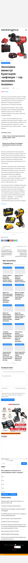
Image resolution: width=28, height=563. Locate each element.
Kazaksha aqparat (7, 267)
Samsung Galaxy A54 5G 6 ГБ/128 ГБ (10, 531)
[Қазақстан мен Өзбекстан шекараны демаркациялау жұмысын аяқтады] (20, 270)
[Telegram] (17, 240)
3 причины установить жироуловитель (11, 506)
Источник (3, 204)
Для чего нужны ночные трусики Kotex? (11, 518)
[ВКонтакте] (2, 240)
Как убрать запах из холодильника (10, 521)
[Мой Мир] (6, 240)
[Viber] (12, 240)
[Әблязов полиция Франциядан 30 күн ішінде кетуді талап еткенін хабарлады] (20, 287)
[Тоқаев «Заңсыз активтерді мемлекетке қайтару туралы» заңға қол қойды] (8, 270)
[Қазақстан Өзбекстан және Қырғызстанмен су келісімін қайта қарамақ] (20, 308)
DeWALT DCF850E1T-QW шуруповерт (10, 534)
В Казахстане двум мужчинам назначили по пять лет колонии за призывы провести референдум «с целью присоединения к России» (14, 526)
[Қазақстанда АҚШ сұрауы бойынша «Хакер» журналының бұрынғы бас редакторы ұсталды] (20, 347)
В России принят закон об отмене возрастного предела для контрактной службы (21, 253)
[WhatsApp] (14, 240)
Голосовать (13, 494)
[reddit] (10, 240)
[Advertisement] (14, 14)
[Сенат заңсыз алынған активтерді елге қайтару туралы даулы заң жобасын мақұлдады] (20, 326)
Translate (11, 460)
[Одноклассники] (4, 240)
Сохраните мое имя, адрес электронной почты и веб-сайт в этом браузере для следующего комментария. (13, 395)
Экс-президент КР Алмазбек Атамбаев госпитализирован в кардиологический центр (6, 253)
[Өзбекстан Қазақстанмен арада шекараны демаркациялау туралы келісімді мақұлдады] (8, 308)
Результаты (5, 494)
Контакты (14, 549)
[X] (8, 240)
